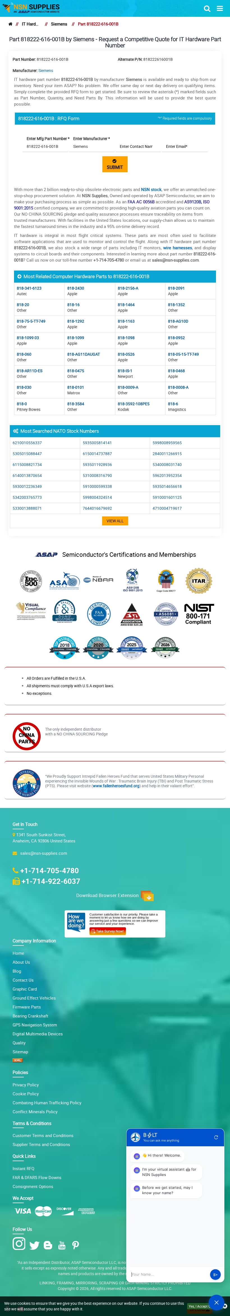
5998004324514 (97, 497)
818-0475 (75, 370)
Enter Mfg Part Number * (48, 138)
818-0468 (176, 370)
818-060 (24, 354)
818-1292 (75, 321)
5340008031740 (167, 464)
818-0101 (75, 387)
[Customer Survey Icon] (107, 930)
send (215, 1275)
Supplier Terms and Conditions (41, 1144)
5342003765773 (27, 497)
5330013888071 (27, 508)
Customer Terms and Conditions (43, 1135)
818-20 (23, 304)
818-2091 (176, 288)
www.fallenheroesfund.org (116, 785)
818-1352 (176, 304)
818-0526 (126, 354)
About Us (21, 962)
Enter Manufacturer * (91, 138)
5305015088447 (27, 453)
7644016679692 (97, 508)
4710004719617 (167, 508)
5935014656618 (167, 486)
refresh (216, 1137)
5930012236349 (27, 486)
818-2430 (75, 288)
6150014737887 (97, 453)
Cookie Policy (26, 1093)
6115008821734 (27, 464)
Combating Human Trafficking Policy (47, 1102)
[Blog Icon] (49, 1245)
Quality (19, 1042)
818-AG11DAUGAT (83, 354)
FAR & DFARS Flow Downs (37, 1177)
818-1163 (126, 321)
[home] (10, 24)
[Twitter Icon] (35, 1245)
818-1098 (126, 337)
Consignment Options (33, 1186)
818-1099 (75, 337)
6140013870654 (27, 475)
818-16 (73, 304)
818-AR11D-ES (29, 370)
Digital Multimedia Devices (38, 1034)
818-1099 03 (28, 337)
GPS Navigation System (35, 1025)
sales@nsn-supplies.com (42, 853)
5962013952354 (167, 475)
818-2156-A (128, 288)
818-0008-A (178, 387)
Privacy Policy (26, 1084)
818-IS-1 (125, 370)
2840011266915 (167, 453)
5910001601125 (167, 497)
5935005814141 (97, 442)
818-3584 (75, 403)
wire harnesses (177, 247)
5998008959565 (167, 442)
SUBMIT (115, 164)
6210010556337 (27, 442)
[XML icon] (18, 1060)
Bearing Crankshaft (30, 1016)
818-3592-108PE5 (134, 403)
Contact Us (23, 980)
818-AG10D (178, 321)
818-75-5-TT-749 (31, 321)
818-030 (24, 387)
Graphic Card (25, 989)
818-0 (22, 403)
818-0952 (176, 337)
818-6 (173, 403)
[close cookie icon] (224, 1306)
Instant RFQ (23, 1168)
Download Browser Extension (108, 895)
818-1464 (126, 304)
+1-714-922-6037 (51, 881)
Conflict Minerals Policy (35, 1111)
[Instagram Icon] (20, 1243)
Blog (17, 971)
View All (115, 520)
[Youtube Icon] (63, 1245)
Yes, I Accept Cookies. (205, 1306)
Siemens (59, 24)
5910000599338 (97, 486)
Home (18, 953)
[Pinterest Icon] (76, 1245)
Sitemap (20, 1051)
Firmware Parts (27, 1007)
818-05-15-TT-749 (183, 354)
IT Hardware (31, 24)
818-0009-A (128, 387)
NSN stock (151, 189)
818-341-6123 (29, 288)
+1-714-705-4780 (49, 870)
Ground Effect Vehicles (34, 998)
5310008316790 (97, 475)
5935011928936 (97, 464)
